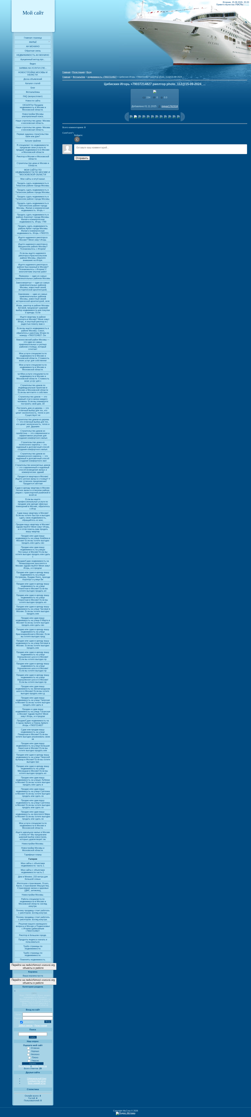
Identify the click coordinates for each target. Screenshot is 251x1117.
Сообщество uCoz (37, 1081)
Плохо (35, 1057)
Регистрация (41, 1025)
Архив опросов (39, 1066)
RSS (247, 4)
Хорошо (35, 1051)
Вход (88, 72)
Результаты (24, 1066)
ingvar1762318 (170, 106)
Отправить (82, 158)
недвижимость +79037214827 (34, 991)
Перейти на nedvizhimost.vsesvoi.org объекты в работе (33, 966)
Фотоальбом (79, 77)
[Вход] (77, 139)
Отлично (35, 1048)
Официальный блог (36, 1078)
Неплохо (35, 1054)
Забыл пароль (26, 1025)
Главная (66, 72)
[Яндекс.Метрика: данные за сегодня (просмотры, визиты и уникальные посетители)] (125, 1113)
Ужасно (35, 1060)
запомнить (28, 1022)
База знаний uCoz (37, 1083)
